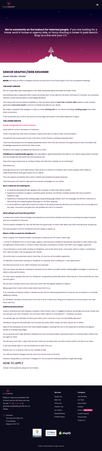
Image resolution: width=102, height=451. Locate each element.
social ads (18, 403)
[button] (97, 4)
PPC (10, 403)
